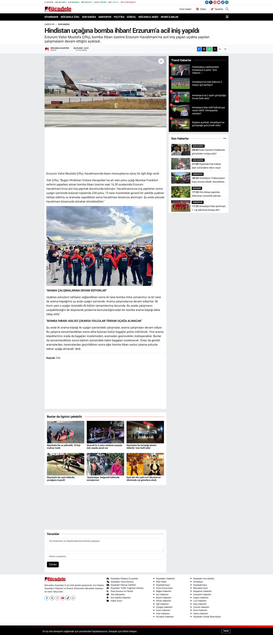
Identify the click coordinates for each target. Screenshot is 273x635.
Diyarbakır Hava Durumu (122, 581)
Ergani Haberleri (200, 597)
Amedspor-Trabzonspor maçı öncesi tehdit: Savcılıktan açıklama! (208, 180)
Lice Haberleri (199, 600)
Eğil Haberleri (162, 604)
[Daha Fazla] (215, 49)
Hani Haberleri (163, 613)
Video (203, 9)
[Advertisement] (105, 149)
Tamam (226, 631)
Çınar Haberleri (163, 610)
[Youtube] (62, 598)
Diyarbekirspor (163, 585)
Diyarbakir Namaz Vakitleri (123, 585)
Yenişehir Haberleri (202, 594)
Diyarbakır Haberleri (165, 578)
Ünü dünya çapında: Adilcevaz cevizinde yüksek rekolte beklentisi (206, 194)
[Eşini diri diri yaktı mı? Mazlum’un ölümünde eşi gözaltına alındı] (145, 464)
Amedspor (198, 581)
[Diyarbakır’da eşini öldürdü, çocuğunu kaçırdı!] (65, 464)
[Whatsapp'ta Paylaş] (209, 49)
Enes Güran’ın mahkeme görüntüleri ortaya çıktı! (208, 151)
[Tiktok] (68, 598)
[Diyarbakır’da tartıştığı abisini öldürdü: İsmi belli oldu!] (145, 431)
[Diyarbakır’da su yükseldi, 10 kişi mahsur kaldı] (65, 431)
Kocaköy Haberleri (165, 616)
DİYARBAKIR (51, 16)
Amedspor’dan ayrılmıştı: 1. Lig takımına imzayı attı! (209, 208)
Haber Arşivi (116, 600)
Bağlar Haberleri (163, 591)
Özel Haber (161, 581)
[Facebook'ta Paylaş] (199, 49)
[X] (52, 598)
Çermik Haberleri (201, 607)
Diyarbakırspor (200, 585)
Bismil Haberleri (163, 597)
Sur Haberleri (162, 594)
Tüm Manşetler (118, 594)
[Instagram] (57, 598)
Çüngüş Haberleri (164, 607)
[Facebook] (47, 598)
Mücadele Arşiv (200, 588)
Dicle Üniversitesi (164, 588)
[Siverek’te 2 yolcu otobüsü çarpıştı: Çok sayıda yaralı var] (105, 431)
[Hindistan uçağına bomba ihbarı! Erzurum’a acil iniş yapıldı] (105, 91)
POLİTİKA (119, 16)
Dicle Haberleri (200, 610)
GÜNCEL (131, 16)
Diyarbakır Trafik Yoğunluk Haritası (127, 588)
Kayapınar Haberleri (202, 591)
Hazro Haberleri (200, 613)
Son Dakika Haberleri (121, 597)
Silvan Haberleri (163, 600)
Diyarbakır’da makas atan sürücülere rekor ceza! (206, 166)
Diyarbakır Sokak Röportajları (207, 616)
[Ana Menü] (227, 17)
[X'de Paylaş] (203, 49)
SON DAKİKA (89, 16)
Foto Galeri (185, 9)
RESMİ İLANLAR (169, 16)
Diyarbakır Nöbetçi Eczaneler (124, 578)
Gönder (53, 564)
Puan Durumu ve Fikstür (122, 591)
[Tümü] (224, 138)
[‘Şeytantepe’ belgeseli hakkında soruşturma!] (105, 464)
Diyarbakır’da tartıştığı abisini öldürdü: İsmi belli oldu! (141, 446)
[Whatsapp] (73, 598)
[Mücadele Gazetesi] (58, 9)
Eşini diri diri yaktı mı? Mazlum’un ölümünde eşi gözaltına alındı (144, 478)
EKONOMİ (197, 188)
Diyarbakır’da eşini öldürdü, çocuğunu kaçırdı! (61, 478)
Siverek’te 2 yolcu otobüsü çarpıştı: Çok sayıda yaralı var (105, 446)
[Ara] (227, 9)
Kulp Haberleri (200, 604)
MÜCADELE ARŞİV (148, 16)
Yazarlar (219, 9)
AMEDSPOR (104, 16)
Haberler (49, 24)
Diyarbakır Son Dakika (203, 578)
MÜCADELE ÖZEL (70, 16)
